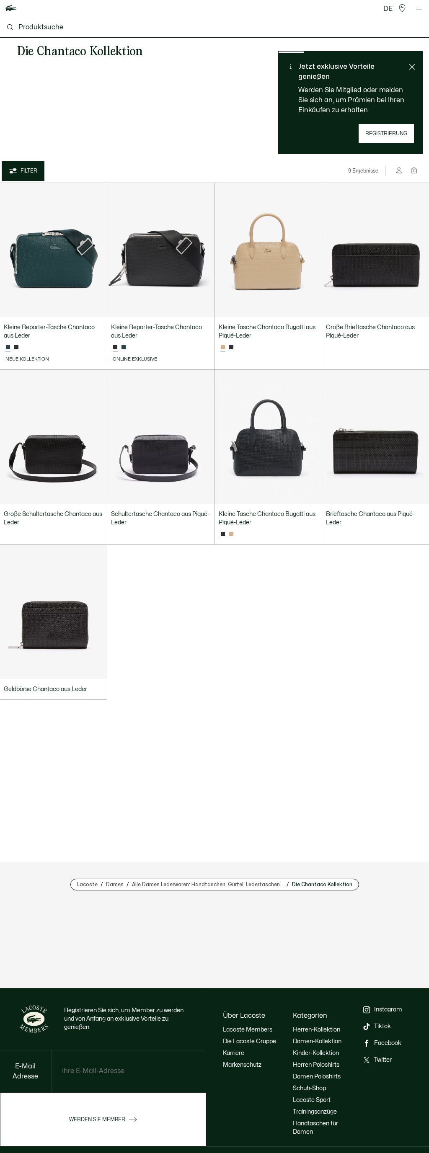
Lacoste (87, 884)
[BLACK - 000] (16, 347)
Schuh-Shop (309, 1088)
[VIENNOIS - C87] (231, 534)
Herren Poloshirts (316, 1065)
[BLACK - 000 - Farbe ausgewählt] (115, 347)
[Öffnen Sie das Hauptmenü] (419, 8)
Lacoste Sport (312, 1100)
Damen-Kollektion (317, 1041)
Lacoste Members (247, 1029)
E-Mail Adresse (25, 1071)
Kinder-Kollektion (316, 1053)
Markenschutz (242, 1065)
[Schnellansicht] (96, 307)
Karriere (233, 1053)
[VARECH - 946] (123, 347)
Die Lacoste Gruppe (249, 1041)
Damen (115, 884)
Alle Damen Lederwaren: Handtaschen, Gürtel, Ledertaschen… (208, 884)
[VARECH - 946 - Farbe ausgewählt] (8, 347)
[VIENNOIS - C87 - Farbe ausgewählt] (223, 347)
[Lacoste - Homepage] (10, 9)
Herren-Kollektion (316, 1029)
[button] (402, 8)
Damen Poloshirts (317, 1076)
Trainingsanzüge (315, 1111)
